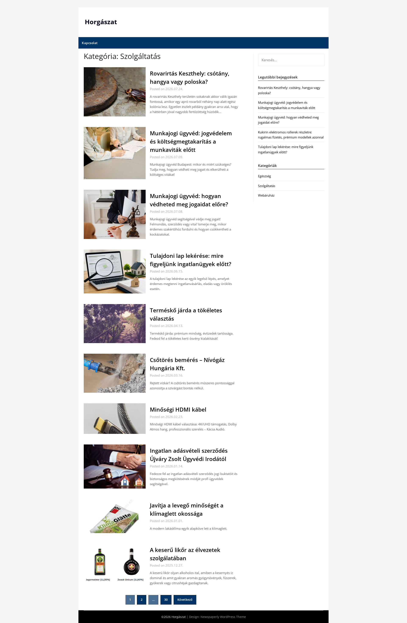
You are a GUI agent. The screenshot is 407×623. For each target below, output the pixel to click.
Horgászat (101, 21)
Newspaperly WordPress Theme (223, 617)
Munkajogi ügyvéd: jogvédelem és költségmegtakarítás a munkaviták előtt (191, 141)
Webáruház (266, 195)
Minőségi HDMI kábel (178, 409)
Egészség (264, 176)
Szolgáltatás (266, 186)
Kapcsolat (90, 43)
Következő (184, 600)
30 (166, 600)
